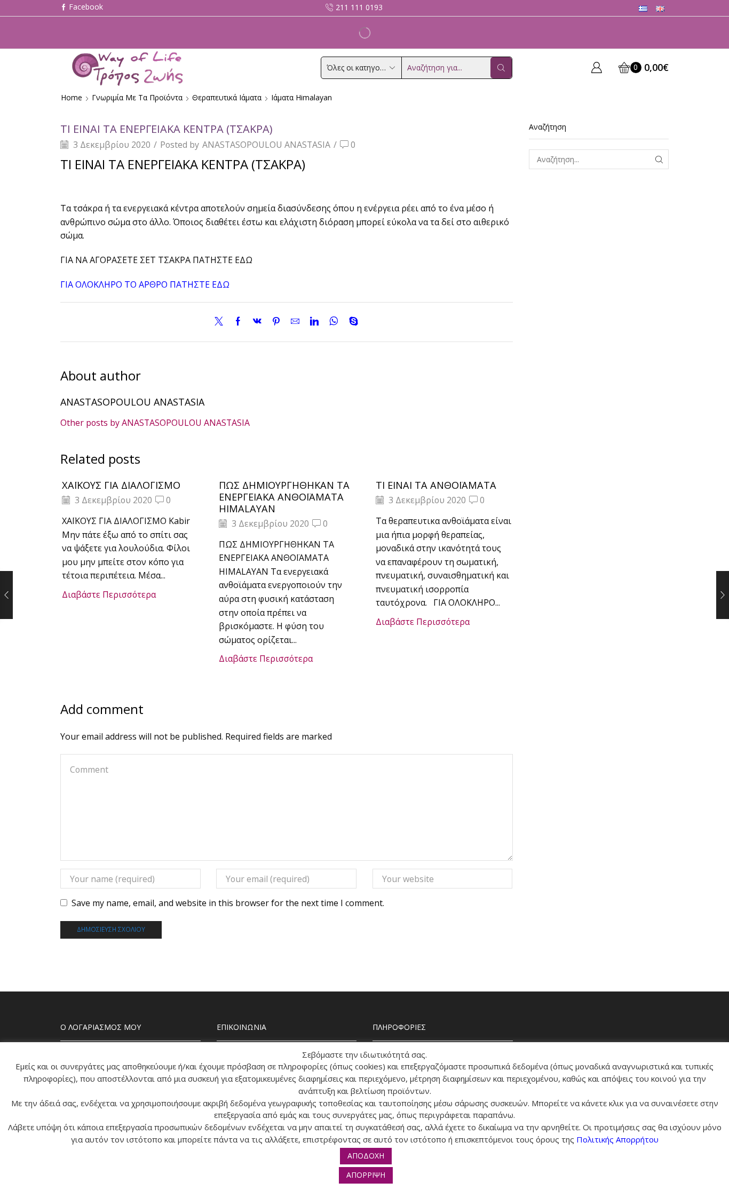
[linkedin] (314, 321)
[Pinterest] (276, 321)
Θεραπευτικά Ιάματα (227, 97)
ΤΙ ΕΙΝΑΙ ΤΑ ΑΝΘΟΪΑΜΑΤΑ (436, 485)
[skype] (351, 321)
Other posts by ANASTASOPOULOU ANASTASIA (155, 423)
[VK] (257, 321)
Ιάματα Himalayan (301, 97)
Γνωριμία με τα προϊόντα (137, 97)
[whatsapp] (334, 321)
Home (71, 97)
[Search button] (501, 67)
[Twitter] (221, 321)
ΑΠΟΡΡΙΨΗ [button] (365, 1175)
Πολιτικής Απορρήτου (617, 1139)
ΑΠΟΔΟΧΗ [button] (365, 1156)
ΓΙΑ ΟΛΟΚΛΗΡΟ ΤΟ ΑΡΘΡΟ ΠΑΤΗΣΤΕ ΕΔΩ (144, 284)
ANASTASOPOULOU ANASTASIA (266, 144)
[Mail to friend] (295, 321)
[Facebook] (81, 8)
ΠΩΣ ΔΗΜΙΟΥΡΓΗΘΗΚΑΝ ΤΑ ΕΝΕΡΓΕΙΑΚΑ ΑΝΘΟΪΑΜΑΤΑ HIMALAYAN (284, 497)
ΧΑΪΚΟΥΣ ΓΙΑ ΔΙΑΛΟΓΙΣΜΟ (121, 485)
